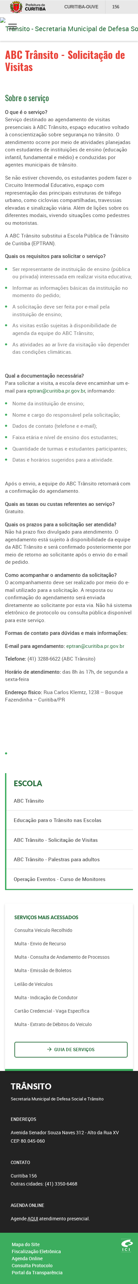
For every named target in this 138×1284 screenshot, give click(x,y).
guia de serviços (74, 1049)
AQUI (32, 1218)
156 (115, 6)
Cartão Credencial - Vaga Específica (51, 1011)
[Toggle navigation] (12, 27)
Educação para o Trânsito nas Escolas (57, 820)
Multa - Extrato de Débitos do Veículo (53, 1024)
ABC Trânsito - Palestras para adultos (57, 859)
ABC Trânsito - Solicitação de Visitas (56, 839)
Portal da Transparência (37, 1272)
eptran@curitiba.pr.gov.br (56, 390)
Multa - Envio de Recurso (40, 943)
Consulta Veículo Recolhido (43, 930)
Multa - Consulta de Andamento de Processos (62, 957)
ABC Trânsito (29, 800)
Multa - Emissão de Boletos (42, 970)
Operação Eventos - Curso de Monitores (60, 879)
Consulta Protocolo (32, 1265)
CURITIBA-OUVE (81, 6)
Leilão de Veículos (33, 984)
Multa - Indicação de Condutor (46, 997)
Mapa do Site (26, 1244)
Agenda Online (27, 1258)
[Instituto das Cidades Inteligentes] (127, 1245)
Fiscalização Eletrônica (36, 1251)
